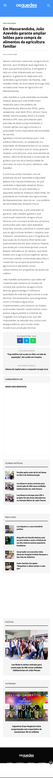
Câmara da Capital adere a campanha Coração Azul (26, 369)
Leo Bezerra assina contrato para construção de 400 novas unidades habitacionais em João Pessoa (31, 486)
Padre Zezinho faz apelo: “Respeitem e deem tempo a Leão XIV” (31, 566)
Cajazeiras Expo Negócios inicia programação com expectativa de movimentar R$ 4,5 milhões (26, 729)
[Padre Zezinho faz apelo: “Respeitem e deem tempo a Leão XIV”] (9, 566)
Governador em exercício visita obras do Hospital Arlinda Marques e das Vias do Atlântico (32, 554)
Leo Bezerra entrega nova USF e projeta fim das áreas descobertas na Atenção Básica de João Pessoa (31, 498)
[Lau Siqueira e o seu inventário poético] (9, 529)
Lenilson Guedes (9, 23)
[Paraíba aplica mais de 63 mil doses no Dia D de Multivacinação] (9, 475)
